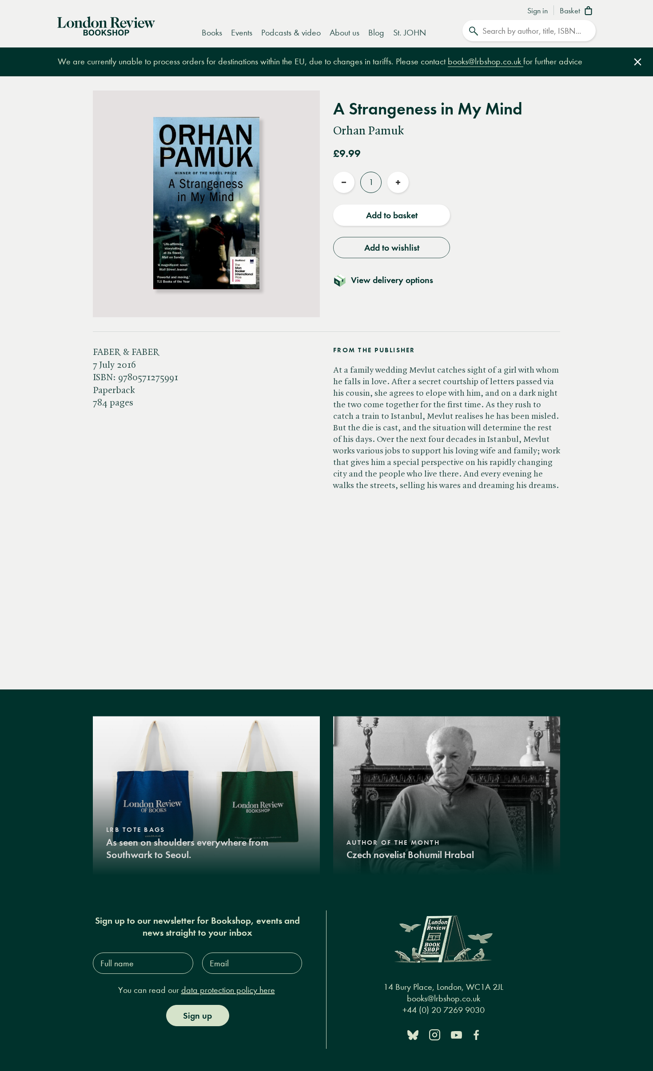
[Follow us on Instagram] (434, 1034)
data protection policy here (228, 990)
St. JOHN (409, 33)
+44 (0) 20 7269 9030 (443, 1010)
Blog (376, 33)
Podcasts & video (291, 33)
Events (241, 33)
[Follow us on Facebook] (476, 1034)
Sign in (537, 11)
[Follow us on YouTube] (456, 1034)
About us (344, 33)
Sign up (197, 1015)
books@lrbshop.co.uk (485, 61)
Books (212, 33)
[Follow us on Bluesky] (412, 1034)
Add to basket (392, 215)
